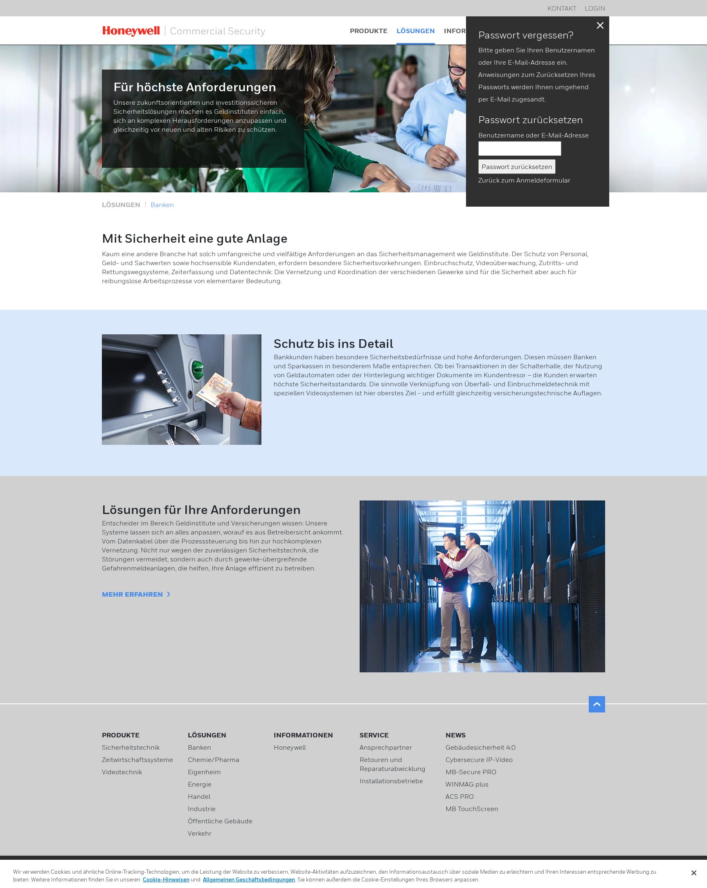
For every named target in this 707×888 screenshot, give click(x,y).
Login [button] (595, 8)
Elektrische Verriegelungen (278, 27)
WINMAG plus (467, 784)
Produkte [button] (368, 31)
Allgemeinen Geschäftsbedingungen (249, 879)
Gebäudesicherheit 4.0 (481, 747)
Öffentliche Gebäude (220, 821)
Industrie (202, 809)
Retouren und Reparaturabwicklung (393, 764)
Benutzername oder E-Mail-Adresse (533, 135)
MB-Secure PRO (471, 772)
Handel (199, 796)
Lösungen (121, 205)
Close (600, 25)
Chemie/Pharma (213, 759)
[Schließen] (694, 873)
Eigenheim (204, 772)
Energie (200, 784)
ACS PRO (460, 796)
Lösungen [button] (415, 31)
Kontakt (561, 8)
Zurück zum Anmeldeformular (524, 180)
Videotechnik (122, 772)
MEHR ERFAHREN (132, 594)
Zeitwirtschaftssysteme (137, 759)
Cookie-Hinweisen (166, 879)
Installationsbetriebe (391, 781)
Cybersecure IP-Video (479, 759)
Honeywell (290, 747)
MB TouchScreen (472, 809)
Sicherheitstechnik (131, 747)
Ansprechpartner (386, 747)
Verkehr (200, 833)
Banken (162, 205)
